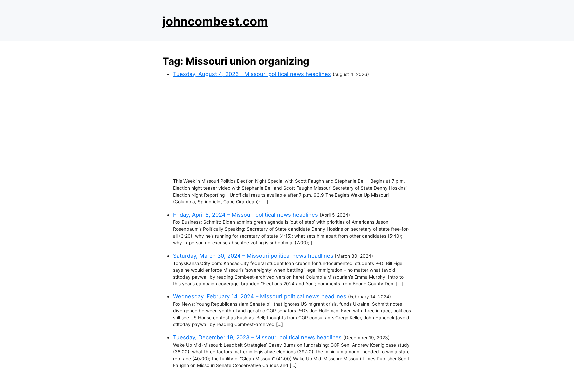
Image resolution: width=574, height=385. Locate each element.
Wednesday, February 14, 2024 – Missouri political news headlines (259, 296)
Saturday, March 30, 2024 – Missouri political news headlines (253, 255)
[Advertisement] (292, 127)
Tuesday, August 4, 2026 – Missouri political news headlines (252, 74)
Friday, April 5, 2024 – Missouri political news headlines (245, 214)
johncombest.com (215, 21)
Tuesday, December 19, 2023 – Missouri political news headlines (257, 337)
